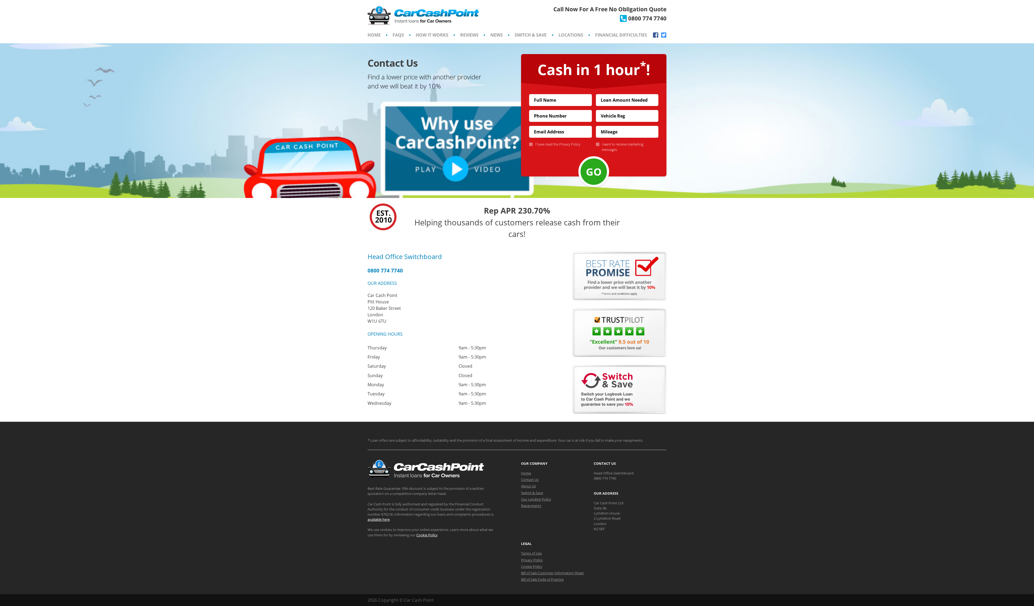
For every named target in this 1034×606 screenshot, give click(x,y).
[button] (440, 131)
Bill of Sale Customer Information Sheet (552, 572)
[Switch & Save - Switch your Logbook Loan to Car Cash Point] (619, 412)
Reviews (469, 35)
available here (379, 519)
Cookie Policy (427, 535)
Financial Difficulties (621, 35)
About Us (528, 486)
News (496, 35)
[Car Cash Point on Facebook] (655, 35)
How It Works (432, 35)
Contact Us (530, 479)
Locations (570, 35)
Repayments (531, 505)
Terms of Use (531, 553)
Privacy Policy (569, 144)
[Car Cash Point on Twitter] (663, 35)
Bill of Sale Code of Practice (542, 579)
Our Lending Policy (536, 499)
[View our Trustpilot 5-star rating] (619, 355)
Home (374, 35)
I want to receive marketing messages (622, 147)
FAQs (398, 35)
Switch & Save (531, 35)
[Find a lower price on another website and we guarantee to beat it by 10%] (619, 299)
